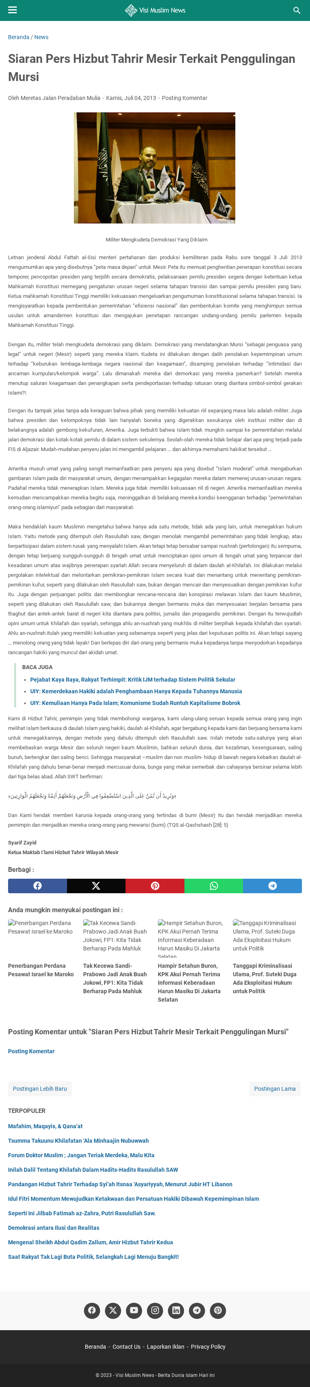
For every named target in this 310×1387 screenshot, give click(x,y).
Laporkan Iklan (165, 1346)
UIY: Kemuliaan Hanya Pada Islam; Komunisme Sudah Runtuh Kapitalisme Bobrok (135, 703)
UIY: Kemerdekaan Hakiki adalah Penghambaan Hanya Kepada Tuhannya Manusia (136, 691)
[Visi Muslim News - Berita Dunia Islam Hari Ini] (155, 10)
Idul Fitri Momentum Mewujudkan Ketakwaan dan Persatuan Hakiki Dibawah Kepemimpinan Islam (133, 1199)
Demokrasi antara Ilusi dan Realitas (53, 1228)
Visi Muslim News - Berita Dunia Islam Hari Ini (165, 1375)
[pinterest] (155, 886)
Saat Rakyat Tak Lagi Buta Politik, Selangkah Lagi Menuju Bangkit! (93, 1257)
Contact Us (126, 1346)
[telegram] (272, 886)
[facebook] (37, 886)
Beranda (95, 1346)
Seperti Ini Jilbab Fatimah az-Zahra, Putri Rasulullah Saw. (82, 1213)
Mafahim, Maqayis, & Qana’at (45, 1126)
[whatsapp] (213, 886)
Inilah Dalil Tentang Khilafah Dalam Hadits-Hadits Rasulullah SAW (93, 1170)
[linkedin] (176, 1311)
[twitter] (96, 886)
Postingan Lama (275, 1088)
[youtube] (134, 1311)
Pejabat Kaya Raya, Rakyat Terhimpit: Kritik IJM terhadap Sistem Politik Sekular (132, 679)
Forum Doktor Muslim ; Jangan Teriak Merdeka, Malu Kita (81, 1155)
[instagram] (155, 1311)
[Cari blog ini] (297, 10)
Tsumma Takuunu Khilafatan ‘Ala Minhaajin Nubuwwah (78, 1140)
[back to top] (294, 1369)
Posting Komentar (184, 98)
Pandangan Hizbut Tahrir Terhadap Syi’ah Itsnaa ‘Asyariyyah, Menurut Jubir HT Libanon (120, 1184)
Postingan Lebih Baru (40, 1088)
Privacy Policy (208, 1346)
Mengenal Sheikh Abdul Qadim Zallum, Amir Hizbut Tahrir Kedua (90, 1242)
